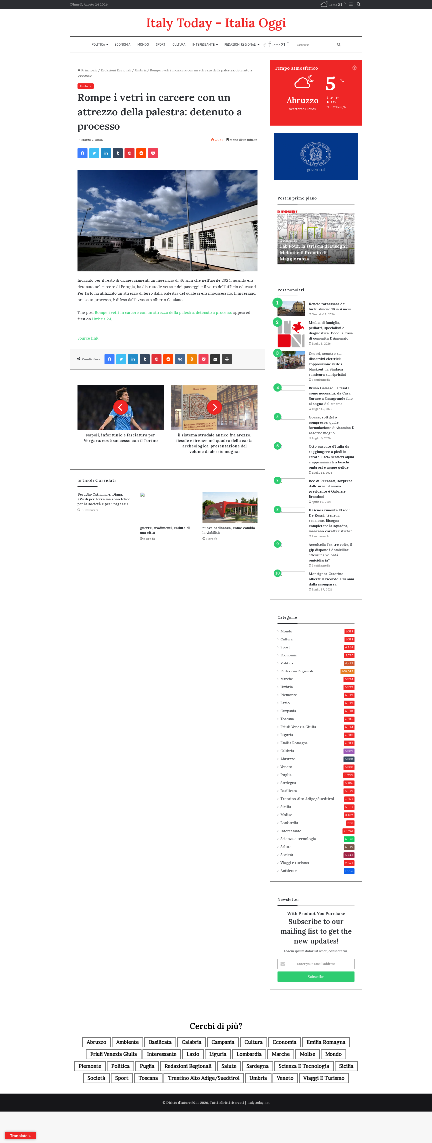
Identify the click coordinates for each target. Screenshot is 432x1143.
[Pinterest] (129, 153)
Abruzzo (288, 759)
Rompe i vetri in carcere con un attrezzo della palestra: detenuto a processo (163, 312)
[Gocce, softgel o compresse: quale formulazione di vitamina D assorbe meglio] (291, 424)
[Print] (227, 359)
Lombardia (289, 823)
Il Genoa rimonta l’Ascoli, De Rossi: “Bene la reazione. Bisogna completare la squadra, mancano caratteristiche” (330, 520)
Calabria (287, 751)
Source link (88, 338)
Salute (286, 847)
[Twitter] (94, 153)
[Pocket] (153, 153)
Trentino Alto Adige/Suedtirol (307, 799)
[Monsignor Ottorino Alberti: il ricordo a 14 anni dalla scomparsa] (291, 580)
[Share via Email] (215, 359)
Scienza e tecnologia (298, 839)
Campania (288, 711)
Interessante (203, 44)
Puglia (286, 775)
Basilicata (288, 791)
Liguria (286, 735)
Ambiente (288, 871)
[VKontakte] (180, 359)
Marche (286, 679)
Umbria (140, 70)
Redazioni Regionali (240, 44)
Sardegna (288, 783)
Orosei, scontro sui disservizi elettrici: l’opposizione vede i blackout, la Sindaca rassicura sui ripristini (327, 364)
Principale (88, 70)
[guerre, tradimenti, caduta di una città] (167, 507)
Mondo (143, 44)
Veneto (286, 767)
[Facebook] (83, 153)
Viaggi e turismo (294, 863)
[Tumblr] (118, 153)
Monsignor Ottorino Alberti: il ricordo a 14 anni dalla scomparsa (331, 579)
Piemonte (288, 695)
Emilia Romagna (294, 743)
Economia (122, 44)
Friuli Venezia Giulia (298, 727)
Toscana (287, 719)
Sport (161, 44)
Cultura (179, 44)
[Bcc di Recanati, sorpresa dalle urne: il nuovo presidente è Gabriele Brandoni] (291, 488)
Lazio (285, 703)
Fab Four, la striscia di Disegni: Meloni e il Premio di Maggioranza (314, 252)
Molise (286, 815)
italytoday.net (259, 1103)
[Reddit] (141, 153)
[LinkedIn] (106, 153)
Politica (98, 44)
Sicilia (285, 807)
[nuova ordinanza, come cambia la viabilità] (230, 507)
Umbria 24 (101, 319)
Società (286, 855)
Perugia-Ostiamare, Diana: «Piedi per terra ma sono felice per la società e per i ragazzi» (104, 499)
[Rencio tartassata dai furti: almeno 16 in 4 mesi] (291, 308)
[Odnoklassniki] (192, 359)
